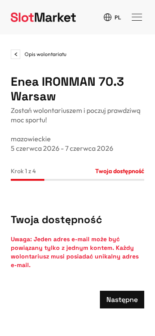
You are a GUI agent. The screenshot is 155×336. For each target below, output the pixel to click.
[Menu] (137, 17)
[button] (122, 299)
